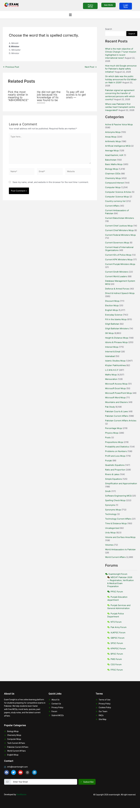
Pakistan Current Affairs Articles (120, 420)
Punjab (108, 460)
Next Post (91, 67)
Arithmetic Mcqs (113, 141)
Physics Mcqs (111, 433)
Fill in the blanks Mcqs (116, 319)
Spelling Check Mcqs (115, 500)
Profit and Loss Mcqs (115, 456)
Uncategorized (112, 528)
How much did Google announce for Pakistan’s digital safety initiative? (121, 68)
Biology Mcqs (111, 169)
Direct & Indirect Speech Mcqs (120, 293)
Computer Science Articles (118, 192)
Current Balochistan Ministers (119, 218)
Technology (110, 514)
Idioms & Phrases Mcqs (116, 342)
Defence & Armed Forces (117, 288)
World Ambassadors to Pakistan (120, 549)
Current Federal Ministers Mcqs (120, 235)
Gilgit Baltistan (112, 324)
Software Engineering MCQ (118, 495)
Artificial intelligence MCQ (117, 146)
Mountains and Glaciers (116, 402)
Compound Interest (114, 182)
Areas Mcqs (110, 136)
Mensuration (111, 379)
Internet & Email (112, 351)
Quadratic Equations (115, 465)
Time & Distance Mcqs (116, 523)
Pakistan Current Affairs (116, 416)
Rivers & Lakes (112, 474)
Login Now (125, 6)
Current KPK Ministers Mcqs (119, 259)
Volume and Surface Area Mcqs (120, 537)
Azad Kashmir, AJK (114, 155)
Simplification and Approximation (121, 483)
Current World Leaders (116, 276)
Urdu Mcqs (110, 532)
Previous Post (11, 67)
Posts (108, 437)
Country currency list (115, 201)
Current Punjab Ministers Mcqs (120, 264)
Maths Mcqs (111, 374)
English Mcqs (111, 310)
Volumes (109, 545)
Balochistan (110, 159)
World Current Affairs (115, 557)
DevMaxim (21, 794)
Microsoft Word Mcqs (115, 397)
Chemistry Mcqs (113, 178)
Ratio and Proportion (115, 469)
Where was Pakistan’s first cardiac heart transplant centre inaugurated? (120, 107)
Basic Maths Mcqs (113, 164)
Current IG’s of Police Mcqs (118, 255)
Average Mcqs (112, 150)
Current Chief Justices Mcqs (119, 225)
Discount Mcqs (112, 301)
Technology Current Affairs (118, 518)
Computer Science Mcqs (117, 196)
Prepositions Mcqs (114, 442)
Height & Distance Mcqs (116, 337)
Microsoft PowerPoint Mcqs (118, 393)
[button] (70, 14)
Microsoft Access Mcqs (116, 383)
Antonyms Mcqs (113, 132)
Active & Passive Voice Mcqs (119, 124)
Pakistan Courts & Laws (116, 411)
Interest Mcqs (111, 347)
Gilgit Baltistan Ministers (117, 328)
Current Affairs (112, 205)
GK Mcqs (109, 333)
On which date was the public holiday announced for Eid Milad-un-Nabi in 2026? (121, 79)
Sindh (108, 491)
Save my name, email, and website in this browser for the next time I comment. (51, 182)
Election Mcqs (112, 305)
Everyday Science (113, 314)
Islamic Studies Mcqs (115, 360)
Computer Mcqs (113, 187)
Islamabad (110, 356)
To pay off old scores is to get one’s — (76, 94)
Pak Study (110, 407)
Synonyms (110, 505)
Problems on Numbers (116, 451)
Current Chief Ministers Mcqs (119, 230)
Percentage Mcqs (113, 428)
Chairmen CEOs (112, 173)
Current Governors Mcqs (117, 242)
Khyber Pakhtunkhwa (115, 365)
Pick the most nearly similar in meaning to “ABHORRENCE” (18, 96)
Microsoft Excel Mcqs (115, 388)
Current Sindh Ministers (116, 271)
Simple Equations (113, 479)
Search (108, 29)
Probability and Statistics (117, 446)
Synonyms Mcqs (113, 509)
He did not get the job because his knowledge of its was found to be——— (49, 97)
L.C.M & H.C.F (111, 370)
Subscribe (88, 781)
